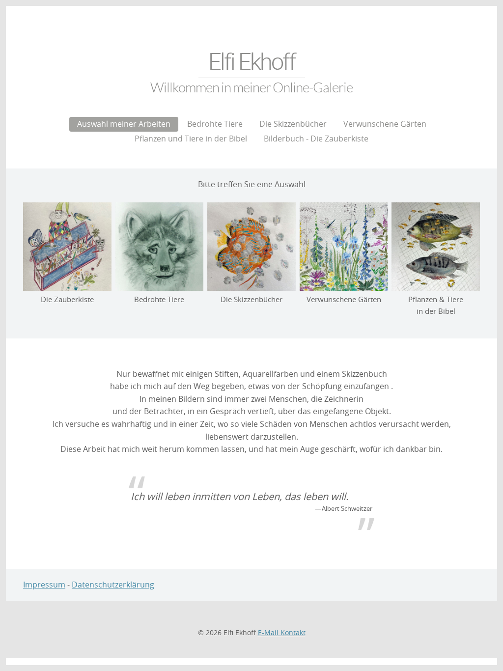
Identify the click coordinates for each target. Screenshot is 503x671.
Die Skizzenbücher (293, 123)
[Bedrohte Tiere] (159, 246)
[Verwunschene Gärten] (344, 246)
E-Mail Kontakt (282, 632)
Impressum (44, 584)
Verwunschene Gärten (384, 123)
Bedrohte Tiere (215, 123)
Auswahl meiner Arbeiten (123, 123)
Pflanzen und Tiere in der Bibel (191, 138)
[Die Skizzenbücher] (251, 246)
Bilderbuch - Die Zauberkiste (316, 138)
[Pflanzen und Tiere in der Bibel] (435, 246)
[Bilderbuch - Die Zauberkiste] (67, 246)
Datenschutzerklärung (113, 584)
